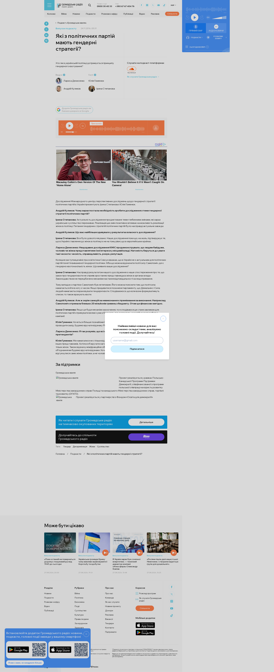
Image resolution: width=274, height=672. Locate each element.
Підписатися (137, 348)
